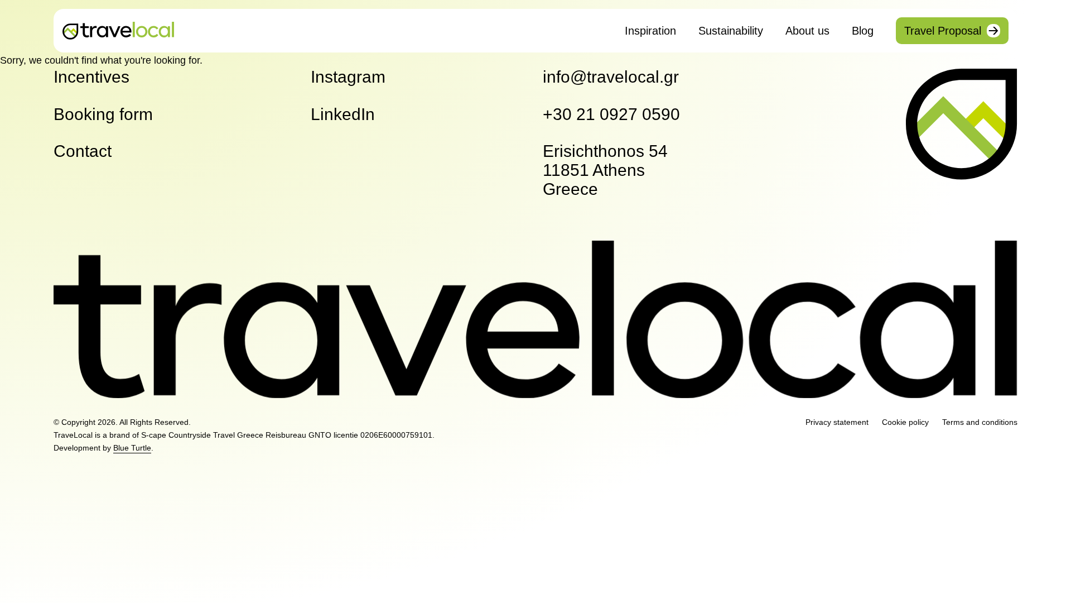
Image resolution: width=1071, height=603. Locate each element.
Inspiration (650, 30)
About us (807, 30)
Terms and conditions (979, 422)
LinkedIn (343, 114)
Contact (83, 151)
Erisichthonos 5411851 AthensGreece (605, 170)
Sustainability (730, 30)
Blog (863, 30)
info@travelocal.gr (611, 77)
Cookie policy (905, 422)
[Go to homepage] (118, 30)
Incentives (91, 77)
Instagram (348, 77)
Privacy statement (837, 422)
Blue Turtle (132, 447)
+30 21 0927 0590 (611, 114)
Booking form (103, 114)
